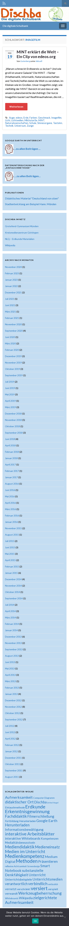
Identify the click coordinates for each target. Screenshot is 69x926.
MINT (41, 120)
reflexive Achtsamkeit (16, 866)
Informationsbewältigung (24, 829)
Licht (7, 120)
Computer (38, 797)
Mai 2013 (10, 668)
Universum (20, 125)
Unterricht (37, 875)
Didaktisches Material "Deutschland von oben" (32, 198)
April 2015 (10, 560)
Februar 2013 (12, 687)
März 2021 (10, 311)
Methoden (27, 861)
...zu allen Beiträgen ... (27, 148)
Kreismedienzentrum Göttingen (22, 232)
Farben (33, 117)
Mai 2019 (10, 394)
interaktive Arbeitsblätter (30, 833)
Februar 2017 (12, 470)
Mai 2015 (10, 553)
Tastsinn (57, 123)
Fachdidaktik (16, 816)
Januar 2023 (11, 279)
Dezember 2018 (13, 413)
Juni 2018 (10, 439)
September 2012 (14, 719)
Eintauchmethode (15, 807)
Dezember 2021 (13, 292)
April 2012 (10, 738)
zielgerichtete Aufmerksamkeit (31, 900)
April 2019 (10, 400)
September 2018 (14, 432)
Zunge (30, 125)
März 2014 (10, 617)
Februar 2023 (12, 273)
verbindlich (37, 883)
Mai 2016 (10, 496)
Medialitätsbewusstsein (20, 842)
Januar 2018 (11, 458)
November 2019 (13, 362)
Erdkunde (35, 806)
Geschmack (44, 117)
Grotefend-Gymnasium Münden (22, 226)
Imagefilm (56, 117)
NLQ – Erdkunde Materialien (19, 238)
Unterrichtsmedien (47, 879)
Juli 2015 (9, 541)
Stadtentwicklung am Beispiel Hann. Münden (30, 204)
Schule (32, 123)
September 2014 (14, 598)
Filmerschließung (40, 816)
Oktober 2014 (12, 592)
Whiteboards (11, 898)
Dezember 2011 (13, 757)
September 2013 (14, 649)
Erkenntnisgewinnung (27, 811)
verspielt (53, 889)
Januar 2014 (11, 630)
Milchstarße (30, 120)
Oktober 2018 (12, 426)
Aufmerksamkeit (19, 797)
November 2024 (13, 267)
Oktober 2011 (12, 764)
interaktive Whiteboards (22, 838)
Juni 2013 (10, 662)
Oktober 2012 (12, 713)
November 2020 (13, 324)
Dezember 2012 (13, 700)
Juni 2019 (10, 388)
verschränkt (23, 889)
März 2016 (10, 509)
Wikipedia (10, 245)
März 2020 (10, 343)
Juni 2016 (10, 490)
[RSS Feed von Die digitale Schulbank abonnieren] (4, 2)
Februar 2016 (12, 515)
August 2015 (12, 534)
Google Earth (46, 820)
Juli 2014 (9, 604)
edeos (19, 117)
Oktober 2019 (12, 368)
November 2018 (13, 419)
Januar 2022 (11, 286)
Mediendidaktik (19, 846)
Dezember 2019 (13, 356)
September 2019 (14, 375)
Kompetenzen (49, 838)
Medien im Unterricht (25, 851)
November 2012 (13, 706)
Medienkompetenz (24, 856)
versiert (39, 888)
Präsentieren (48, 861)
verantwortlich (16, 884)
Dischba (40, 802)
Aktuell (39, 61)
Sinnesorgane (44, 123)
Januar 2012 (11, 751)
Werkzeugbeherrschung (40, 893)
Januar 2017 (11, 477)
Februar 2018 (12, 451)
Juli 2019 (9, 381)
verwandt (11, 893)
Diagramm (49, 798)
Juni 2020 (10, 337)
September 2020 (14, 330)
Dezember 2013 (13, 636)
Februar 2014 (12, 623)
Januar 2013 (11, 694)
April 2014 (10, 611)
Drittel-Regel (52, 803)
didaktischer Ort (19, 802)
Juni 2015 (10, 547)
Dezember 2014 (13, 579)
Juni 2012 (10, 732)
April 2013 (10, 674)
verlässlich (53, 884)
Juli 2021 (9, 298)
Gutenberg (25, 61)
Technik (9, 125)
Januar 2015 (11, 572)
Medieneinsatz (47, 846)
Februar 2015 (12, 566)
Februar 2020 (12, 349)
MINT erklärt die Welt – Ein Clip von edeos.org (38, 54)
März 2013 (10, 681)
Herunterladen (17, 825)
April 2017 (10, 464)
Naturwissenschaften (16, 123)
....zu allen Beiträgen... (27, 175)
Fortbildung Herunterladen (20, 821)
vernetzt (10, 889)
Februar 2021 (12, 317)
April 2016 (10, 502)
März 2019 (10, 407)
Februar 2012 (12, 745)
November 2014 (13, 585)
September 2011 (14, 770)
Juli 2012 (9, 725)
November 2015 (13, 528)
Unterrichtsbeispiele (18, 879)
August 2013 (12, 655)
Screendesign (33, 866)
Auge (12, 117)
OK (35, 921)
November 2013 (13, 643)
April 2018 (10, 445)
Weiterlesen (16, 106)
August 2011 (12, 776)
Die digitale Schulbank (15, 25)
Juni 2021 (10, 305)
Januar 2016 (11, 521)
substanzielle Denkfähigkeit (24, 872)
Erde (25, 117)
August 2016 (12, 483)
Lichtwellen (17, 120)
